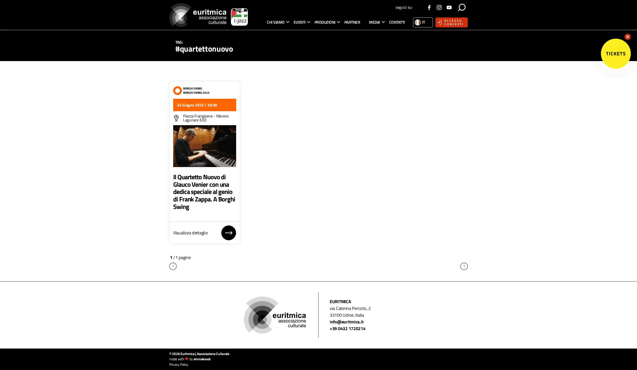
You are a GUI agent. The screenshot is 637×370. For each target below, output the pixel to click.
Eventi (300, 22)
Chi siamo (276, 22)
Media (374, 22)
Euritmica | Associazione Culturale (204, 353)
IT (423, 22)
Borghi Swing (192, 88)
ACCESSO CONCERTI (454, 22)
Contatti (397, 22)
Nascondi (628, 37)
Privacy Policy (178, 364)
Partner (352, 22)
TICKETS (616, 53)
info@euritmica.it (347, 321)
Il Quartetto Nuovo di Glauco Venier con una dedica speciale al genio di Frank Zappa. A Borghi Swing (204, 191)
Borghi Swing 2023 (196, 93)
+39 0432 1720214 (348, 328)
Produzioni (325, 22)
